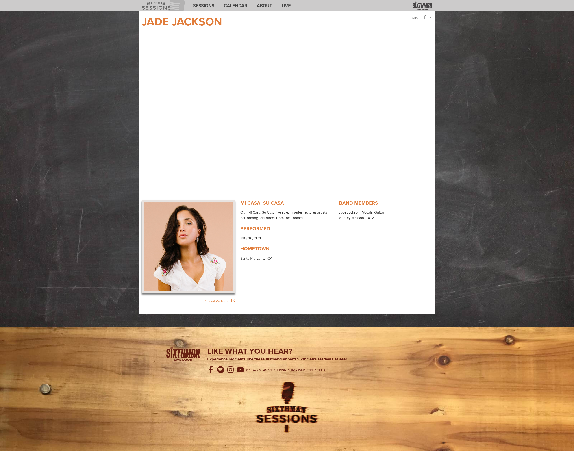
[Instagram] (231, 370)
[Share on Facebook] (425, 18)
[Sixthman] (422, 6)
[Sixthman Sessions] (287, 406)
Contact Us (316, 370)
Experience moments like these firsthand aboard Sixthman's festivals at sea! (277, 359)
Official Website (217, 301)
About (264, 5)
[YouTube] (241, 370)
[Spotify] (221, 370)
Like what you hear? (249, 351)
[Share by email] (430, 18)
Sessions (203, 5)
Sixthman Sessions (153, 2)
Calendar (235, 5)
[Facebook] (211, 370)
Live (286, 5)
